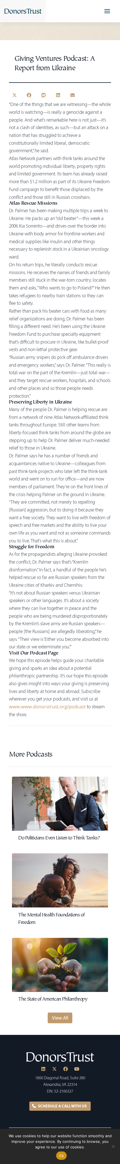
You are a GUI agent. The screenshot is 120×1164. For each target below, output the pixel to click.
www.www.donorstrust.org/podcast (47, 706)
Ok (61, 1155)
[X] (54, 1068)
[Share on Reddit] (43, 95)
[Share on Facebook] (29, 95)
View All (60, 1018)
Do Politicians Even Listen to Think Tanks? (58, 838)
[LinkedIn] (43, 1068)
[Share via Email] (72, 95)
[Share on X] (14, 95)
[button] (107, 11)
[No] (113, 1146)
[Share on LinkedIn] (58, 95)
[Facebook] (65, 1068)
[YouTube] (76, 1068)
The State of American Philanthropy (52, 999)
